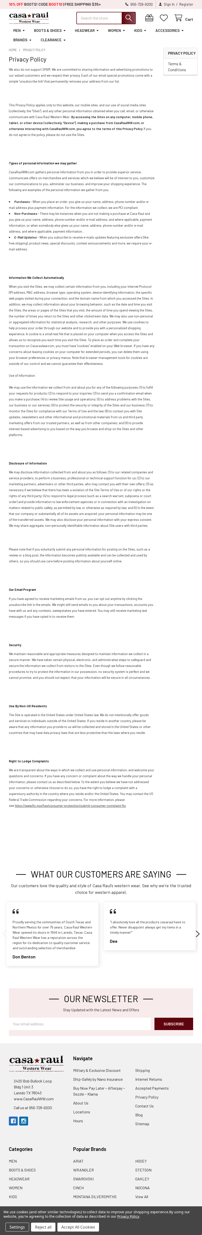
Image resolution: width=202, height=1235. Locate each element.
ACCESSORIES (167, 30)
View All (141, 1196)
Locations (81, 1111)
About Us (80, 1103)
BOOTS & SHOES (48, 30)
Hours (78, 1120)
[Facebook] (13, 1121)
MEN (17, 30)
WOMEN (114, 30)
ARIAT (78, 1161)
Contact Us (144, 1105)
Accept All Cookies (78, 1227)
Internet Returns (148, 1079)
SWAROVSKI (83, 1178)
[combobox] (106, 18)
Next (198, 934)
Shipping (142, 1070)
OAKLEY (142, 1178)
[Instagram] (23, 1121)
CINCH (78, 1187)
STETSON (143, 1170)
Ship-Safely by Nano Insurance (98, 1079)
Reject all (43, 1227)
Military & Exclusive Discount (97, 1070)
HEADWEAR (85, 30)
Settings (17, 1227)
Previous (4, 934)
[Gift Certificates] (150, 18)
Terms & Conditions (177, 66)
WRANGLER (83, 1170)
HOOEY (141, 1161)
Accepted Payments (152, 1088)
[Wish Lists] (165, 18)
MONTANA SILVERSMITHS (95, 1196)
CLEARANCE (51, 40)
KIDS (138, 30)
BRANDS (20, 40)
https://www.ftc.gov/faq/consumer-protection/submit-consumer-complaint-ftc (70, 806)
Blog (139, 1114)
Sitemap (142, 1123)
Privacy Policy (146, 1097)
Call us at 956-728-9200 (33, 1107)
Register (186, 4)
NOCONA (142, 1187)
